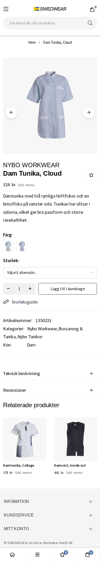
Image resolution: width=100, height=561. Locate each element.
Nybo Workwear (42, 329)
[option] (8, 246)
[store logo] (50, 9)
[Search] (90, 23)
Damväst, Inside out (70, 465)
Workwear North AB (57, 542)
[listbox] (45, 247)
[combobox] (50, 23)
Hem (32, 42)
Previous (11, 112)
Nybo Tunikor (30, 337)
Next (88, 112)
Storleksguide (25, 302)
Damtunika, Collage (18, 465)
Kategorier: (13, 329)
